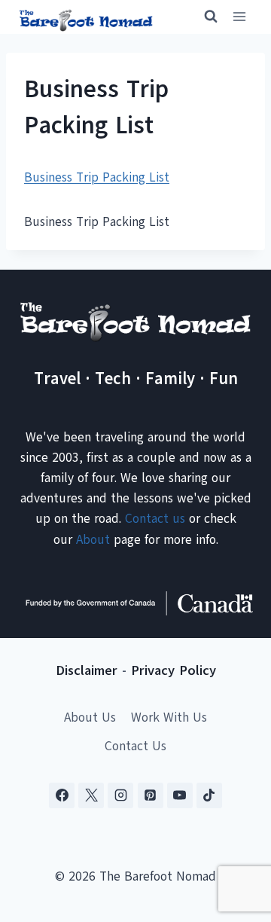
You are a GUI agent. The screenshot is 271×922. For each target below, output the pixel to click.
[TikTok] (209, 795)
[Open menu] (239, 17)
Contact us (155, 518)
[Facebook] (62, 795)
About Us (90, 717)
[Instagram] (120, 795)
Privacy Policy (173, 670)
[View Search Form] (204, 16)
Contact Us (135, 746)
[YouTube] (180, 795)
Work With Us (169, 717)
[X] (91, 795)
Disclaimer (86, 670)
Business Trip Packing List (96, 177)
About (93, 539)
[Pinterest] (150, 795)
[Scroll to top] (233, 835)
